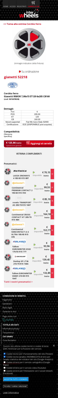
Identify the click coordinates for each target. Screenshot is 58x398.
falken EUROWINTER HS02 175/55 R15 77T (21, 249)
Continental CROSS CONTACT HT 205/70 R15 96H (21, 217)
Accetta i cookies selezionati (15, 386)
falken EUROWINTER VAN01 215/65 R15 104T (22, 276)
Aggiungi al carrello (41, 143)
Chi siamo (8, 336)
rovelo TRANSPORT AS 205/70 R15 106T (22, 203)
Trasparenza (8, 332)
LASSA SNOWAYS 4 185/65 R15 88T (21, 176)
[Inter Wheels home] (29, 16)
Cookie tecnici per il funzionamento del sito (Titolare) (29, 354)
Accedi (13, 6)
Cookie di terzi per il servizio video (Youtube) (26, 368)
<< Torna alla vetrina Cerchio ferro (22, 24)
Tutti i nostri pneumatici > (18, 281)
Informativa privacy (11, 328)
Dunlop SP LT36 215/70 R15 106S (20, 262)
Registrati (21, 6)
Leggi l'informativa (11, 392)
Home (5, 6)
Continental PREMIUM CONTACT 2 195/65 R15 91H (22, 190)
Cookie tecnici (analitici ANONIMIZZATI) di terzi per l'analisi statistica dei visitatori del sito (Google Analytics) (28, 358)
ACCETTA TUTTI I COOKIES (15, 379)
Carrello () (33, 6)
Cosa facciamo (9, 340)
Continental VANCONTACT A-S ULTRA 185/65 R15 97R (20, 233)
